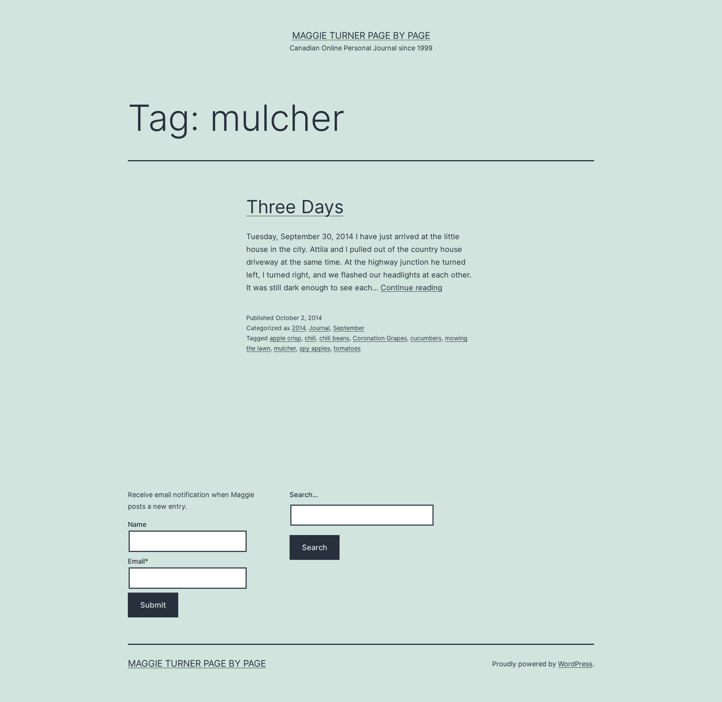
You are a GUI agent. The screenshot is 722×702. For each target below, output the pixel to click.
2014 (298, 328)
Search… (304, 495)
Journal (319, 328)
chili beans (334, 338)
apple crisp (285, 338)
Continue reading (411, 287)
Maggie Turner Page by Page (361, 35)
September (348, 328)
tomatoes (347, 348)
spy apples (314, 348)
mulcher (285, 348)
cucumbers (425, 338)
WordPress (575, 664)
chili (310, 338)
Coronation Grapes (380, 338)
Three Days (295, 207)
